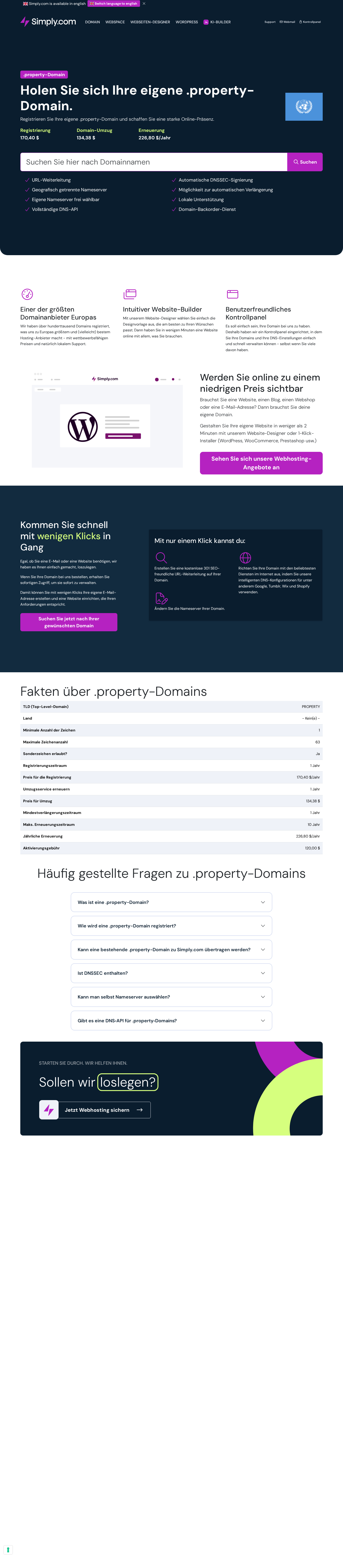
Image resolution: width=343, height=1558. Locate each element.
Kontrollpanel (311, 22)
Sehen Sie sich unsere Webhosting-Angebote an (261, 463)
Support (270, 22)
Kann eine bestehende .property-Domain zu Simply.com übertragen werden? (164, 950)
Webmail (289, 22)
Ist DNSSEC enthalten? (103, 973)
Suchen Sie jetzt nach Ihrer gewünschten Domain (68, 622)
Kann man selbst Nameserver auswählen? (124, 997)
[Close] (144, 3)
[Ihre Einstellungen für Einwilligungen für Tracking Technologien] (8, 1549)
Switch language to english (116, 3)
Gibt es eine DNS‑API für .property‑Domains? (127, 1021)
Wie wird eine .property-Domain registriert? (127, 926)
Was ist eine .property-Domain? (113, 902)
